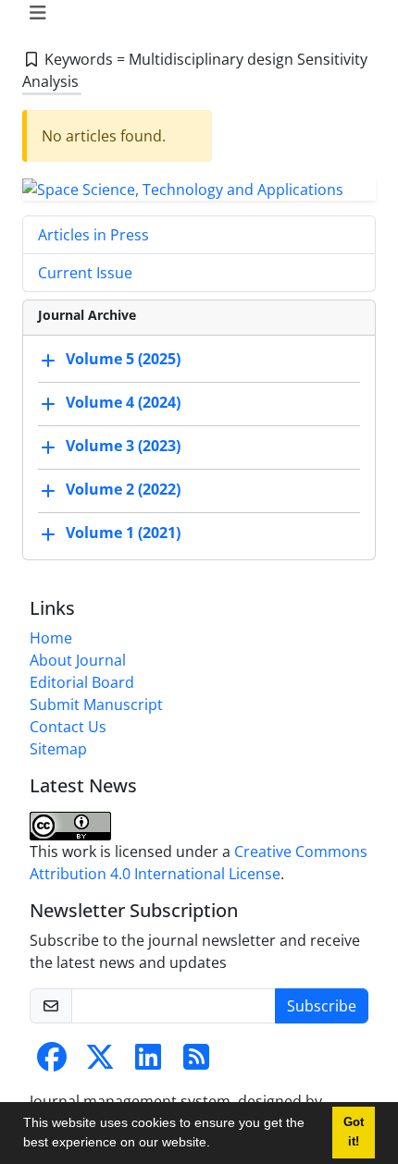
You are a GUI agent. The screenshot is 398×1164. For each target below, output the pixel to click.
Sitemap (58, 749)
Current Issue (85, 273)
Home (51, 638)
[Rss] (196, 1062)
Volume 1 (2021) (123, 532)
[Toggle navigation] (193, 13)
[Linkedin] (148, 1062)
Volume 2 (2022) (123, 489)
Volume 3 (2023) (123, 445)
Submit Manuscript (96, 704)
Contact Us (68, 727)
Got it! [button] (353, 1132)
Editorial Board (82, 682)
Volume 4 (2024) (123, 402)
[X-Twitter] (100, 1062)
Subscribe (321, 1006)
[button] (216, 1144)
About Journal (78, 660)
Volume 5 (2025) (123, 359)
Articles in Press (93, 235)
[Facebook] (52, 1062)
